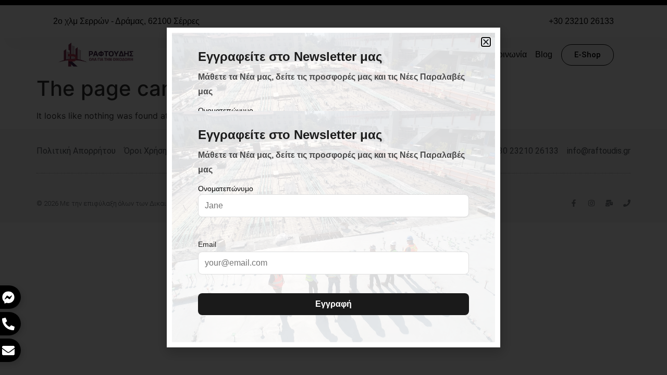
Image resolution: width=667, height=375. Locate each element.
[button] (486, 42)
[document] (333, 187)
